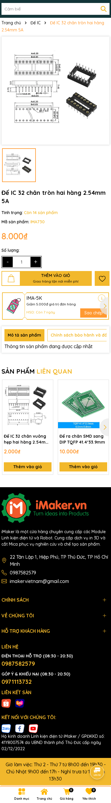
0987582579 (23, 573)
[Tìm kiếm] (103, 8)
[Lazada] (20, 703)
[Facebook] (20, 728)
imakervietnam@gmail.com (39, 581)
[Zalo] (6, 728)
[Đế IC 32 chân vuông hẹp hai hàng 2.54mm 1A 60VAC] (27, 405)
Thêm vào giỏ (27, 466)
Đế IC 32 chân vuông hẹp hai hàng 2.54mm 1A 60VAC (27, 439)
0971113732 (16, 681)
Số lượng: (10, 250)
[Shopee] (6, 703)
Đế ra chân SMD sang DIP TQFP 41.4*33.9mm (82, 439)
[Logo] (55, 508)
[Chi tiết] (101, 298)
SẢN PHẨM (36, 371)
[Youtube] (33, 728)
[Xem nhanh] (46, 407)
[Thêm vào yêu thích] (102, 278)
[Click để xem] (55, 90)
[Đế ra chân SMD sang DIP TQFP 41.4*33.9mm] (83, 405)
